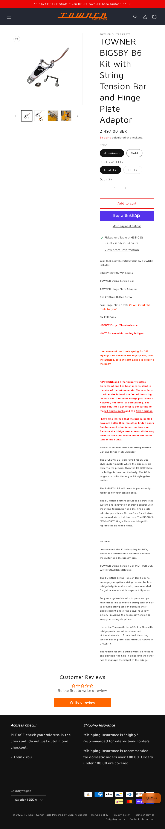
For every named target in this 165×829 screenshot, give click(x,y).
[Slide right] (77, 116)
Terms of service (144, 814)
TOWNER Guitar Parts (37, 814)
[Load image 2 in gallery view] (39, 115)
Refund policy (99, 814)
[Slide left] (15, 116)
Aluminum (112, 153)
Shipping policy (115, 819)
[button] (9, 17)
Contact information (142, 819)
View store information (121, 250)
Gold (134, 153)
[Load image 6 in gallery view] (52, 115)
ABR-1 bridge (144, 411)
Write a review (82, 702)
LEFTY (135, 171)
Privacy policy (121, 814)
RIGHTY (110, 170)
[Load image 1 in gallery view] (26, 115)
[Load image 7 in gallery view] (66, 115)
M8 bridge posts (114, 411)
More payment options (127, 226)
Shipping (105, 137)
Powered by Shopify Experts (69, 814)
